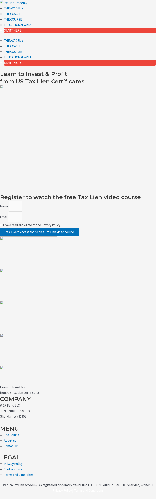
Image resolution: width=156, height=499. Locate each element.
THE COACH (12, 14)
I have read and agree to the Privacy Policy (31, 225)
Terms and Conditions (88, 490)
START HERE (12, 30)
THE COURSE (13, 19)
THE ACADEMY (13, 8)
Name (4, 206)
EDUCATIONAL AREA (17, 25)
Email (4, 217)
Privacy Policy (62, 490)
